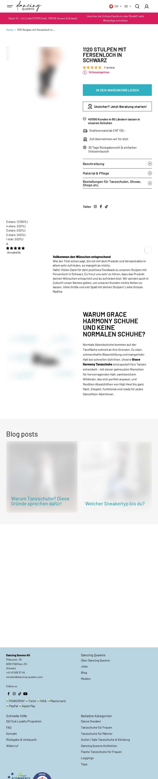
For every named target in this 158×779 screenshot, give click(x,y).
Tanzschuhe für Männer (97, 733)
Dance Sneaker (91, 721)
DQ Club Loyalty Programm (23, 721)
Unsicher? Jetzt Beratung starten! (120, 106)
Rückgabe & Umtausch (21, 739)
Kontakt (11, 733)
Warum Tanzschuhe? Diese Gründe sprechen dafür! (40, 500)
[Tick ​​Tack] (106, 206)
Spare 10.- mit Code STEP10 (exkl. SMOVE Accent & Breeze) (42, 18)
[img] (15, 248)
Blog (84, 672)
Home (9, 29)
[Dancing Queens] (29, 6)
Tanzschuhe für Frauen (96, 727)
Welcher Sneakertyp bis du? (115, 503)
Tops (84, 764)
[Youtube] (25, 693)
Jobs (84, 666)
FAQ (8, 727)
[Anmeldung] (146, 6)
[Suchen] (137, 6)
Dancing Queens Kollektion (99, 745)
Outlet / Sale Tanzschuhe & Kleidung (105, 739)
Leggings (87, 758)
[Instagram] (95, 206)
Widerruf (12, 745)
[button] (92, 67)
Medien (86, 678)
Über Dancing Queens (95, 660)
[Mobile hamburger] (10, 6)
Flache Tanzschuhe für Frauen (101, 751)
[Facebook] (101, 206)
